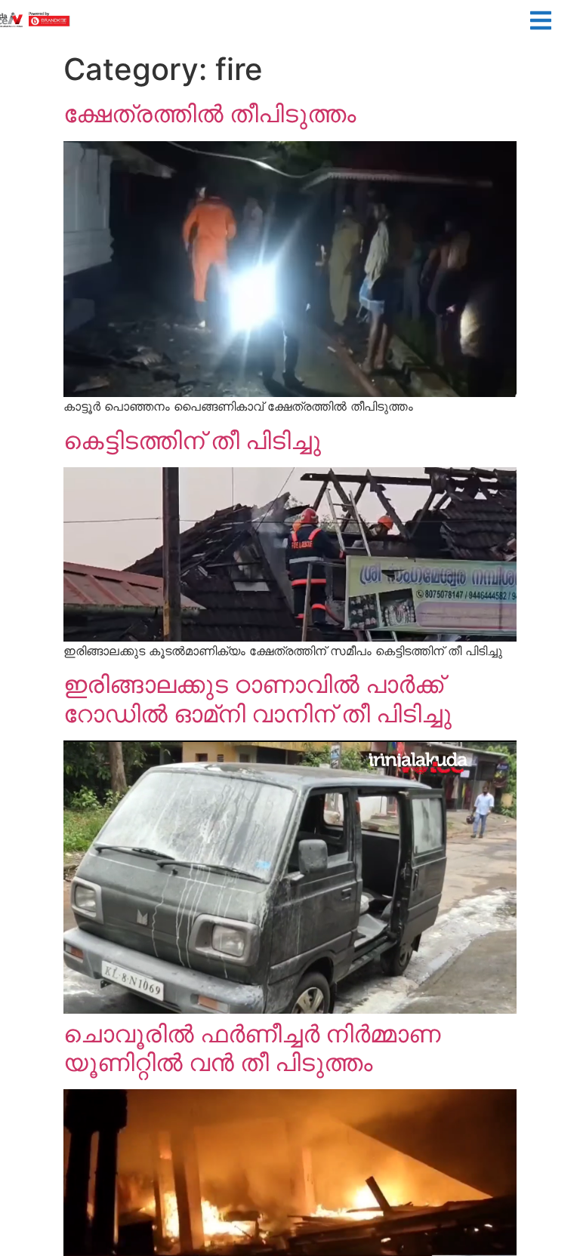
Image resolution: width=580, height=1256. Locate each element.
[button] (540, 22)
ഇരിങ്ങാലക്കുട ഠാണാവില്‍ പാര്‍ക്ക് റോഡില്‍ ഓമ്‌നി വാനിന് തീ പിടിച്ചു (257, 699)
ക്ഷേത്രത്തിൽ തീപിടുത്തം (209, 113)
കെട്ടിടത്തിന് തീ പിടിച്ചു (192, 440)
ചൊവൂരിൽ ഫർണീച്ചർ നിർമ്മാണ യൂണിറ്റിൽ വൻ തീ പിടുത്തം (251, 1048)
